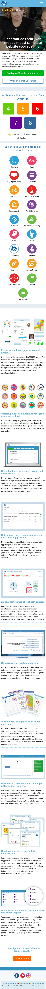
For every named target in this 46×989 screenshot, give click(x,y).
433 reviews (20, 10)
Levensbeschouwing (32, 226)
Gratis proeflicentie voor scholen (23, 73)
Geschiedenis (14, 211)
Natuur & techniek (32, 196)
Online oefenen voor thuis (23, 80)
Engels (32, 255)
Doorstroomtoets (14, 284)
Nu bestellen (22, 958)
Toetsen (32, 284)
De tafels (14, 226)
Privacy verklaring (31, 986)
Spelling (14, 270)
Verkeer (14, 196)
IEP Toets (32, 181)
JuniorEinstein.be (38, 984)
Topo (14, 240)
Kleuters (31, 240)
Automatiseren (32, 270)
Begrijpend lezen (14, 181)
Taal (32, 167)
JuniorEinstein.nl (10, 984)
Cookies (41, 986)
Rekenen (14, 167)
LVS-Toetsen (23, 299)
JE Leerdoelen (14, 255)
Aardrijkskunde (32, 211)
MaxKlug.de (24, 984)
